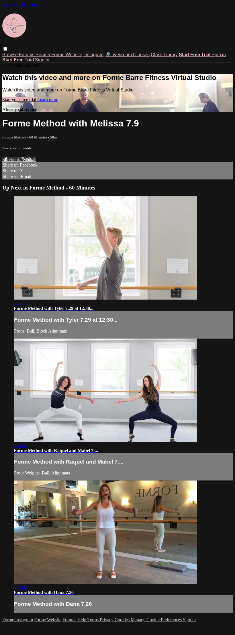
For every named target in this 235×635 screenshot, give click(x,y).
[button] (5, 49)
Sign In (42, 59)
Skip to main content (21, 4)
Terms (93, 619)
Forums (27, 54)
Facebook (11, 159)
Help (82, 619)
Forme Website (66, 54)
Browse (10, 54)
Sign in (218, 54)
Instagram (93, 54)
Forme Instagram (17, 619)
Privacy (107, 619)
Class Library (164, 54)
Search (43, 54)
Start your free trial (19, 99)
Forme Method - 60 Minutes (25, 137)
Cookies (123, 619)
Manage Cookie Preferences (157, 619)
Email (31, 159)
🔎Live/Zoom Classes (127, 54)
